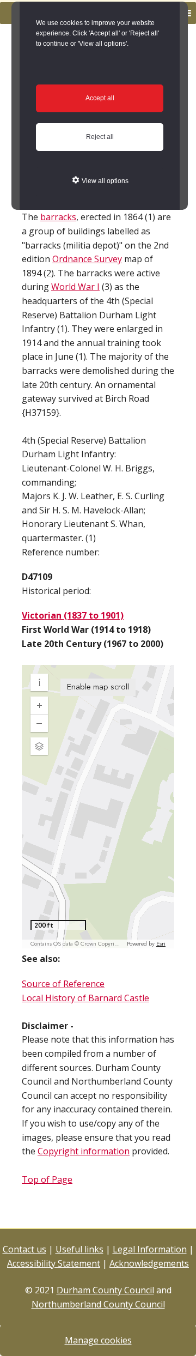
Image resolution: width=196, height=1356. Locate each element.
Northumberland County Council (98, 1304)
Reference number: (61, 552)
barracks (58, 217)
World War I (75, 287)
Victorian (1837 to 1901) (73, 615)
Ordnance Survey (87, 259)
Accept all (99, 98)
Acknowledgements (149, 1263)
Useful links (79, 1249)
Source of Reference (63, 984)
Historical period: (56, 591)
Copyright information (84, 1151)
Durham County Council (105, 1290)
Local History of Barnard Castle (85, 998)
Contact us (24, 1249)
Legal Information (150, 1249)
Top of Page (47, 1179)
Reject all (100, 137)
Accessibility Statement (53, 1263)
